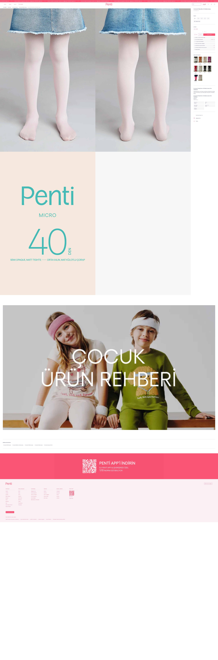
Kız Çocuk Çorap (15, 7)
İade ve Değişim (46, 494)
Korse (6, 499)
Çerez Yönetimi (48, 519)
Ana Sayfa (4, 7)
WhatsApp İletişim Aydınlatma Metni (59, 519)
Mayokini (19, 496)
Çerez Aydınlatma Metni (24, 519)
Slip (6, 503)
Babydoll (7, 501)
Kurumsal (33, 488)
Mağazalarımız (33, 491)
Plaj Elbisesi (20, 503)
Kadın (5, 4)
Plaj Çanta (20, 504)
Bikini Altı (20, 499)
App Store (71, 496)
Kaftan (19, 501)
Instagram (58, 491)
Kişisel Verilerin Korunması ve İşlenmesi (12, 519)
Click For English (209, 483)
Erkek (10, 4)
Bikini (19, 491)
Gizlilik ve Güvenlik (33, 519)
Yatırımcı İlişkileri (34, 494)
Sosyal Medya (59, 488)
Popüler (7, 488)
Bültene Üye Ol (10, 512)
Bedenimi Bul (198, 21)
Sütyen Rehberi (8, 506)
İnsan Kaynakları (34, 496)
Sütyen (7, 491)
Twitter (58, 494)
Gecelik (7, 494)
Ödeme (45, 491)
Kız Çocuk (9, 7)
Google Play (71, 498)
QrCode (71, 493)
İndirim (21, 4)
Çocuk (15, 4)
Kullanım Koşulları (41, 519)
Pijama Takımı (8, 496)
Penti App (71, 488)
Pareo (19, 494)
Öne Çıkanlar (21, 488)
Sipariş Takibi (46, 496)
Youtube (58, 496)
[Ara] (193, 4)
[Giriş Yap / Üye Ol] (211, 4)
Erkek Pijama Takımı (9, 504)
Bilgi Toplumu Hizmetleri (35, 499)
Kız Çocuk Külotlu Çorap (23, 7)
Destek (45, 488)
